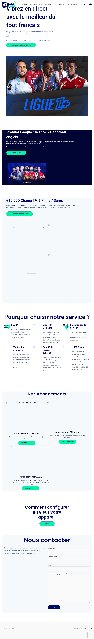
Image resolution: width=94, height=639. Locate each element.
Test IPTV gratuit (50, 4)
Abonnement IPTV (35, 4)
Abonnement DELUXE (31, 476)
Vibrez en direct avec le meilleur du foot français (31, 16)
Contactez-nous (73, 4)
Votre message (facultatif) (57, 574)
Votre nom (51, 548)
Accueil (24, 4)
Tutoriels (61, 4)
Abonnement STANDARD (26, 433)
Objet (50, 565)
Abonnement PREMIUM (67, 432)
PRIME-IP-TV (16, 205)
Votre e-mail (52, 557)
